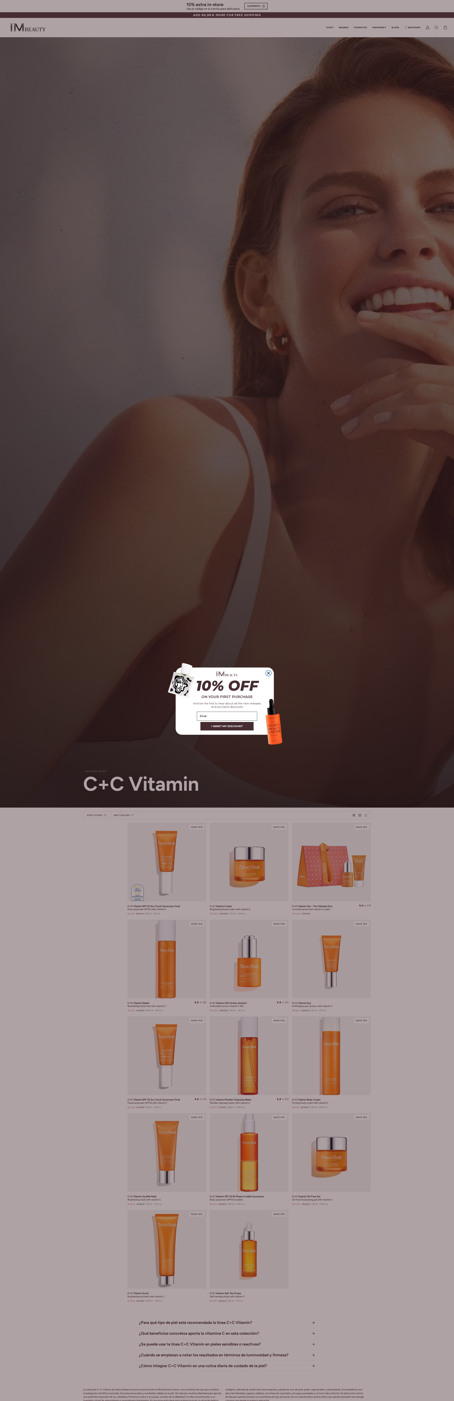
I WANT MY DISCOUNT (227, 726)
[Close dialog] (268, 673)
